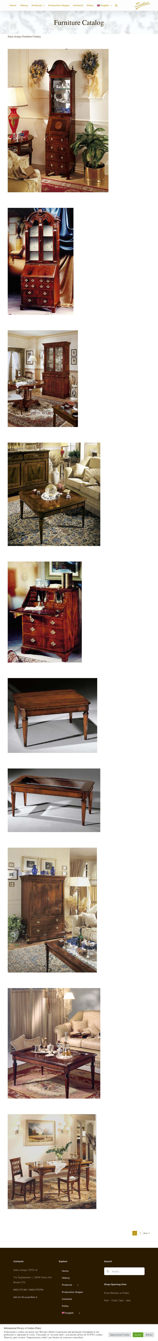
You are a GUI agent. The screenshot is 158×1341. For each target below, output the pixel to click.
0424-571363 (20, 1289)
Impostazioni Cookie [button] (119, 1334)
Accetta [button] (138, 1334)
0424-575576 (36, 1289)
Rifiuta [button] (149, 1334)
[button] (116, 5)
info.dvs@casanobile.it (25, 1297)
